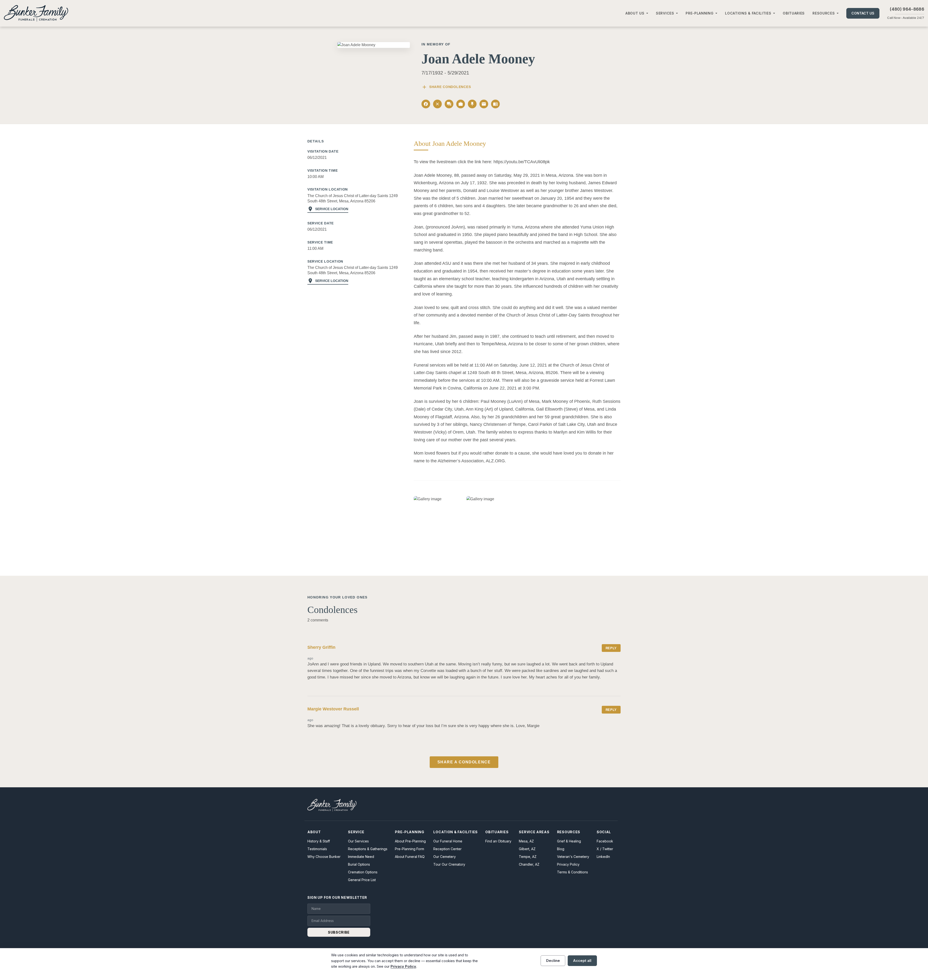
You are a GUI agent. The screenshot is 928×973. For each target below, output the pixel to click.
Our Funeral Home (447, 841)
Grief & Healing (569, 841)
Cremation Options (362, 872)
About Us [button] (635, 13)
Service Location (327, 209)
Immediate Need (361, 857)
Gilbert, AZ (527, 849)
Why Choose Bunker (324, 857)
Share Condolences (446, 87)
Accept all (582, 960)
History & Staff (318, 841)
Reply (611, 648)
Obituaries (794, 13)
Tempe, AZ (527, 857)
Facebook (605, 841)
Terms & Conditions (572, 872)
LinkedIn (603, 857)
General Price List (362, 880)
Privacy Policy (568, 864)
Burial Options (359, 864)
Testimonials (317, 849)
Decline (553, 960)
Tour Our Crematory (449, 864)
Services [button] (665, 13)
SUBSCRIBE (339, 932)
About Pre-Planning (410, 841)
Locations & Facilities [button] (748, 13)
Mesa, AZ (526, 841)
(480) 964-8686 (907, 9)
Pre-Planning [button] (699, 13)
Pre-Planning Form (409, 849)
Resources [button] (823, 13)
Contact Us (862, 13)
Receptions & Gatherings (367, 849)
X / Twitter (605, 849)
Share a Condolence (464, 762)
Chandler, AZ (529, 864)
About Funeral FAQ (410, 857)
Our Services (358, 841)
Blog (560, 849)
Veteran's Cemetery (573, 857)
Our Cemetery (444, 857)
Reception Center (447, 849)
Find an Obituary (498, 841)
